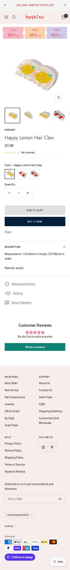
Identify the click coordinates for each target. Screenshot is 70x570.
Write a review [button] (35, 347)
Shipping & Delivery (51, 411)
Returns (18, 293)
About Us (44, 383)
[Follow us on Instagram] (43, 447)
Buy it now (35, 221)
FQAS (42, 404)
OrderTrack (11, 425)
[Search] (14, 17)
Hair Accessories (15, 397)
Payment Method (15, 471)
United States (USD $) (17, 515)
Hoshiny (10, 129)
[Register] (59, 499)
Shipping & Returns (23, 284)
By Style (9, 418)
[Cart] (63, 17)
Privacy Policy (13, 443)
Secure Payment (22, 302)
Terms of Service (15, 464)
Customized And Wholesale (49, 420)
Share (8, 232)
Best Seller (11, 383)
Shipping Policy (14, 457)
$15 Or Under (12, 411)
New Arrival (11, 390)
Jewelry (9, 404)
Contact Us (45, 390)
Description (12, 246)
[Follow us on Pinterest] (52, 447)
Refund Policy (13, 450)
